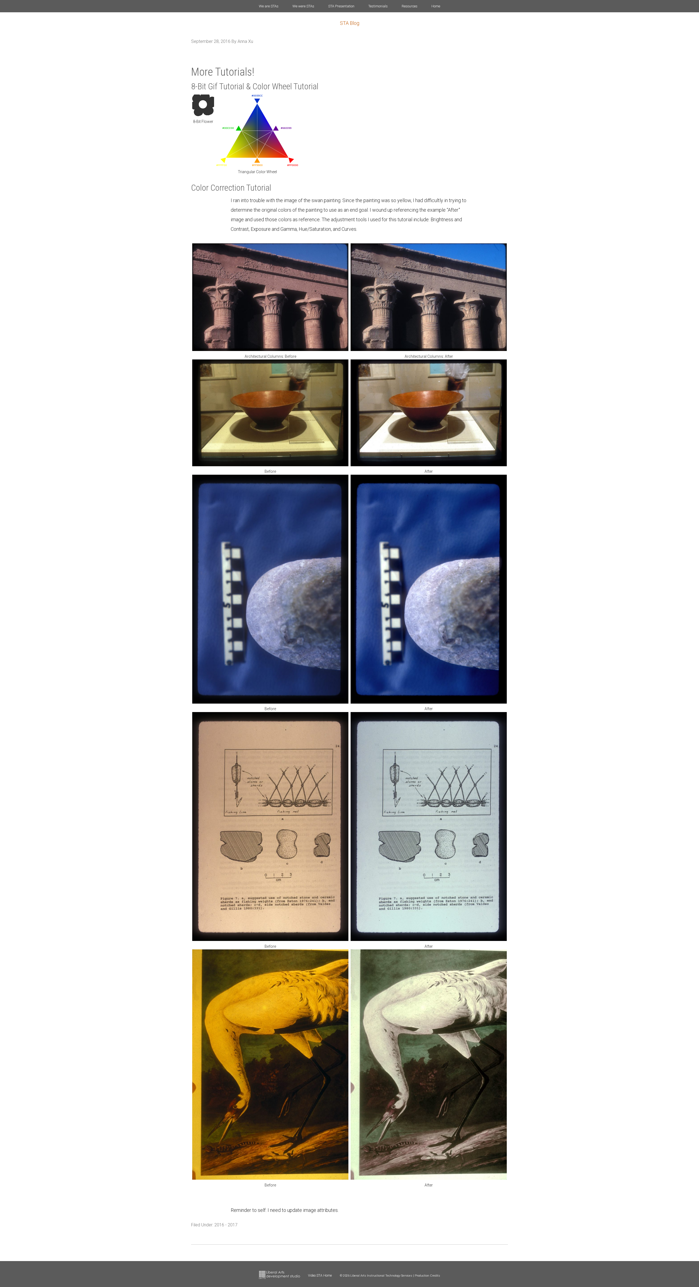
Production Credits (427, 1275)
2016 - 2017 (226, 1224)
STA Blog (349, 23)
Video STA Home (320, 1275)
